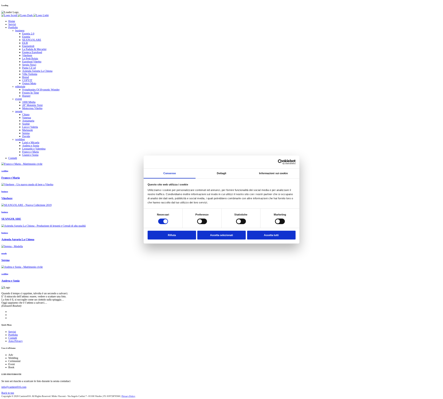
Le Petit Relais (30, 58)
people (18, 111)
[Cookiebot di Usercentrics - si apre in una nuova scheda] (280, 162)
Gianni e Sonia (30, 154)
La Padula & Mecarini (34, 49)
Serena (26, 133)
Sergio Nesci (29, 64)
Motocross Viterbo (32, 108)
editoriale (20, 86)
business (19, 30)
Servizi (12, 24)
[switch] (202, 221)
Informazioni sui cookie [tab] (273, 173)
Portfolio (13, 27)
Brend (25, 77)
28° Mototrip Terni (32, 105)
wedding (20, 139)
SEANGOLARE (31, 39)
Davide (26, 136)
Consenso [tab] (169, 173)
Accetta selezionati (221, 235)
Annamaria (28, 120)
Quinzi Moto (29, 83)
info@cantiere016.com (13, 387)
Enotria (26, 36)
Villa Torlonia (29, 74)
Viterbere (27, 55)
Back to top (7, 392)
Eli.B (25, 42)
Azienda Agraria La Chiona (37, 70)
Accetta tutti (271, 235)
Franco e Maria (30, 151)
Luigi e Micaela (30, 142)
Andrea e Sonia (30, 145)
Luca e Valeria (30, 126)
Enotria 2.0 (28, 33)
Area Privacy (15, 341)
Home (11, 21)
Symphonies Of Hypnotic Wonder (41, 89)
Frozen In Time (30, 92)
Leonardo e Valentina (34, 148)
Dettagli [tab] (221, 173)
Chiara (25, 114)
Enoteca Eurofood (32, 52)
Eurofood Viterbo (31, 61)
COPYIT (27, 80)
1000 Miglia (28, 102)
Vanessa (26, 117)
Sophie (26, 123)
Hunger (26, 95)
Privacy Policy (128, 396)
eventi (18, 98)
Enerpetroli (28, 46)
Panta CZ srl (29, 67)
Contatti (12, 158)
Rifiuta (172, 235)
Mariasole (27, 130)
